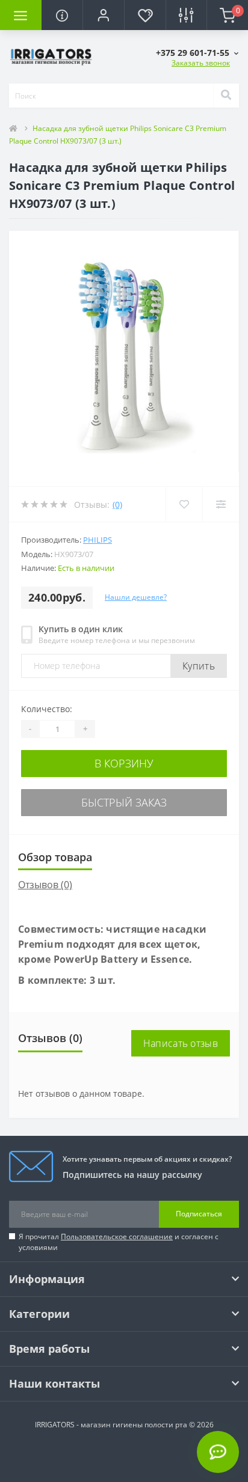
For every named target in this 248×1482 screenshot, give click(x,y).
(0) (117, 504)
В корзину (124, 763)
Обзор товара (55, 857)
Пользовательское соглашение (117, 1236)
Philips (97, 539)
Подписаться (199, 1214)
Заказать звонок (201, 63)
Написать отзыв (180, 1043)
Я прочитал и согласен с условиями (119, 1241)
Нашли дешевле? (136, 597)
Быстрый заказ (124, 802)
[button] (103, 15)
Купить (198, 665)
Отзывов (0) (45, 884)
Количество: (46, 709)
